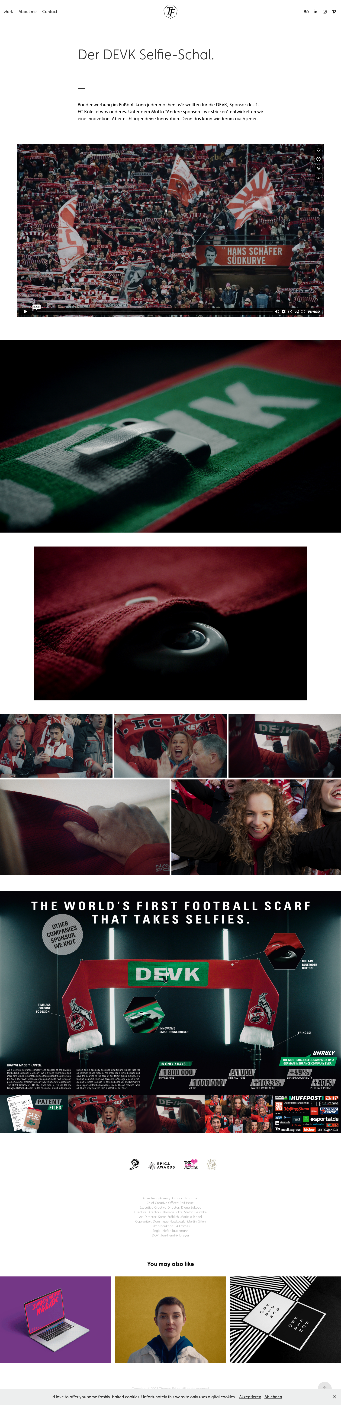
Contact (49, 11)
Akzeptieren (250, 1396)
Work (8, 11)
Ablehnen (273, 1396)
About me (28, 11)
